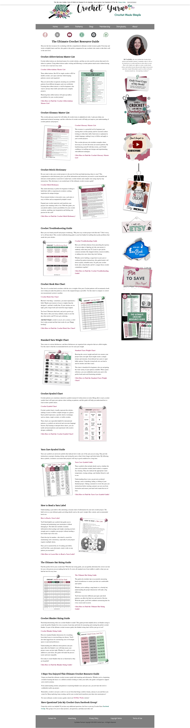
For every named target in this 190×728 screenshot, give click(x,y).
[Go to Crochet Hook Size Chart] (93, 332)
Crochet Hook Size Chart (50, 297)
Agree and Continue (132, 2)
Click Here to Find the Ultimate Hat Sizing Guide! (90, 607)
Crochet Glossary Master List (85, 125)
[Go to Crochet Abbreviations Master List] (93, 104)
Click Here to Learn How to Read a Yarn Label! (58, 554)
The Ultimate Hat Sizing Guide (86, 575)
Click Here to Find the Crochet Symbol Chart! (57, 434)
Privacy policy (122, 2)
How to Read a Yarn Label (50, 518)
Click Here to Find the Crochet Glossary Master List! (92, 156)
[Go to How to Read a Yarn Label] (93, 553)
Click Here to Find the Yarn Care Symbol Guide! (92, 494)
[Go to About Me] (137, 56)
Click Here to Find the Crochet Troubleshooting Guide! (92, 272)
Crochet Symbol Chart (49, 406)
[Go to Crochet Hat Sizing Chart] (57, 610)
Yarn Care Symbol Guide (84, 462)
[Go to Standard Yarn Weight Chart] (57, 385)
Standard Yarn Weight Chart (85, 350)
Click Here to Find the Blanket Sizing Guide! (56, 664)
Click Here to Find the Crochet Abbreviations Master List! (57, 102)
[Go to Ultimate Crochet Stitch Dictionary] (93, 220)
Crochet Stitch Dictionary (50, 184)
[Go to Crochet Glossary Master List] (57, 160)
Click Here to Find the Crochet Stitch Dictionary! (58, 216)
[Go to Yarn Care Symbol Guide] (57, 497)
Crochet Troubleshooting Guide (86, 241)
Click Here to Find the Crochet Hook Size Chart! (58, 328)
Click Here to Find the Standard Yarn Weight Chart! (91, 379)
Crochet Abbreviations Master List (53, 69)
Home (55, 26)
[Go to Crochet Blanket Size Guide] (93, 666)
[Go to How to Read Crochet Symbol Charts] (93, 441)
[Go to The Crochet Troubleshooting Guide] (57, 276)
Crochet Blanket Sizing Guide (51, 631)
